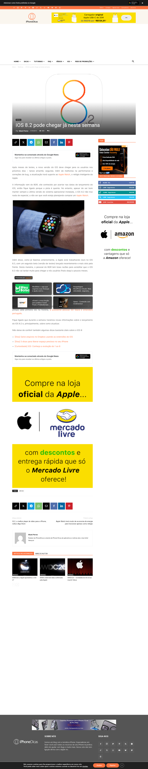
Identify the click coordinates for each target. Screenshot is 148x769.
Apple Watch (64, 174)
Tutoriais (38, 61)
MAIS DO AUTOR (41, 554)
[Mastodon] (56, 7)
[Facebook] (14, 7)
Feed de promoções (83, 61)
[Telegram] (33, 7)
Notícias (20, 67)
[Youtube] (48, 7)
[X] (40, 7)
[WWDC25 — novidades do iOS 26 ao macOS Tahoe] (80, 567)
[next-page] (17, 584)
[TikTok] (37, 7)
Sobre (101, 7)
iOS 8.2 (21, 491)
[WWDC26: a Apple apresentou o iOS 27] (24, 567)
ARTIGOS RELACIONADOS (23, 554)
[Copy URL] (15, 142)
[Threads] (60, 7)
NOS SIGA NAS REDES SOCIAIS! (111, 176)
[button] (133, 61)
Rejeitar (113, 765)
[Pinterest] (25, 7)
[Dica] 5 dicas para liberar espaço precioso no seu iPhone (41, 341)
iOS (68, 61)
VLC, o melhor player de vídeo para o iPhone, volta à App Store (29, 522)
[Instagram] (18, 7)
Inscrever (130, 202)
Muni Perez (23, 131)
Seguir (131, 187)
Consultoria (124, 7)
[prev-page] (13, 584)
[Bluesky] (52, 7)
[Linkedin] (61, 142)
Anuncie (133, 7)
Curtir (131, 183)
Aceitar (99, 765)
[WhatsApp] (44, 7)
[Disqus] (52, 623)
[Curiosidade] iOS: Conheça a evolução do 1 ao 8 (37, 346)
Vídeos (59, 61)
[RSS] (29, 7)
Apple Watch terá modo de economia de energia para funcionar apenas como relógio (74, 522)
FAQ (49, 61)
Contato (108, 7)
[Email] (46, 142)
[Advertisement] (74, 41)
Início (14, 67)
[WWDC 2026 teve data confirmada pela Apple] (52, 567)
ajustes (85, 766)
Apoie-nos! (116, 7)
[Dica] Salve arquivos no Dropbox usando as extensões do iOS (44, 337)
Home (16, 61)
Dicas (26, 61)
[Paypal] (21, 7)
